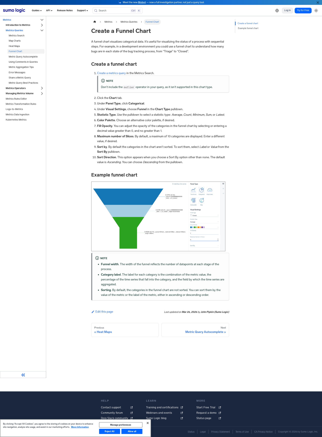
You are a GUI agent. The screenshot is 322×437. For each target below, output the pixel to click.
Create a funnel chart (248, 23)
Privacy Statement (220, 431)
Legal (203, 431)
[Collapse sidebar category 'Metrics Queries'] (41, 30)
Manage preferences (120, 425)
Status (191, 431)
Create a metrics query (111, 73)
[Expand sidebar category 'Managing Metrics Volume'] (41, 93)
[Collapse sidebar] (23, 374)
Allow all (132, 431)
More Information (80, 427)
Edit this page (104, 311)
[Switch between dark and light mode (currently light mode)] (316, 10)
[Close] (318, 2)
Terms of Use (242, 431)
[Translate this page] (277, 10)
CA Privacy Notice (263, 431)
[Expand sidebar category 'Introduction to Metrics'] (41, 25)
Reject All (109, 431)
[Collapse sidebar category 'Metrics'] (41, 20)
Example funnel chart (248, 28)
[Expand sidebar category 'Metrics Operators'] (41, 88)
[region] (75, 428)
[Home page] (94, 22)
